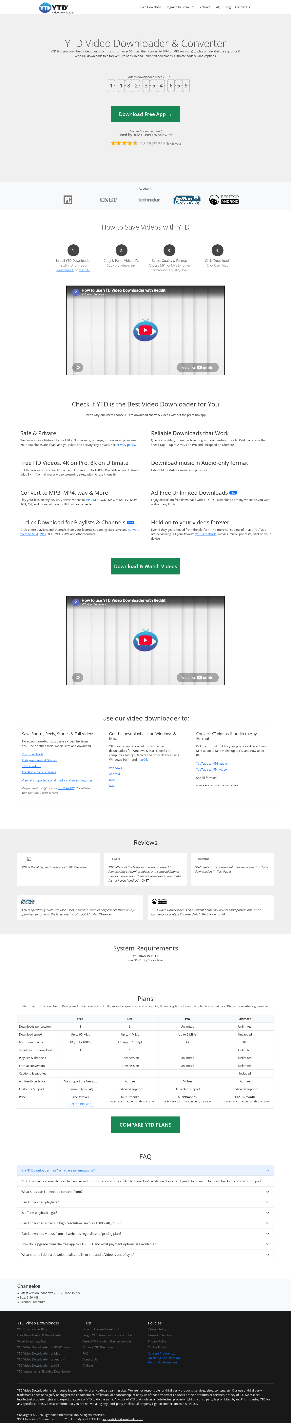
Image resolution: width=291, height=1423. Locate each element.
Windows (115, 768)
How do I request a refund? (101, 1329)
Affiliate (88, 1365)
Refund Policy (157, 1329)
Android (114, 774)
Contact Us (242, 7)
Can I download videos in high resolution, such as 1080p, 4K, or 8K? (71, 1223)
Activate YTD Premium (98, 1347)
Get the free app (80, 1104)
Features (204, 7)
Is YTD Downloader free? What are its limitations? (58, 1170)
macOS (142, 759)
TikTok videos (31, 766)
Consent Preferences (162, 1353)
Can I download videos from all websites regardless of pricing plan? (71, 1233)
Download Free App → (145, 114)
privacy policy (125, 445)
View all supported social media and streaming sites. (57, 780)
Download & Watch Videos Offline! (145, 568)
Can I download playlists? (40, 1202)
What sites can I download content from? (51, 1191)
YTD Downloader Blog (32, 1329)
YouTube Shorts (32, 754)
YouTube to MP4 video (211, 769)
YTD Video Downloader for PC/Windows (44, 1347)
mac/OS (84, 270)
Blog (228, 7)
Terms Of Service (159, 1335)
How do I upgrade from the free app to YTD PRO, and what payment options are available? (88, 1244)
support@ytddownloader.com (123, 1419)
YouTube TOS (66, 788)
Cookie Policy (157, 1347)
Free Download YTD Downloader (39, 1335)
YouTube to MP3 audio (211, 763)
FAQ (217, 7)
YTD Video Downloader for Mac (38, 1353)
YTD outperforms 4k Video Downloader (44, 1371)
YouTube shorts (205, 534)
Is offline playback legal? (39, 1212)
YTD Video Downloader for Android (41, 1359)
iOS (111, 786)
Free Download (150, 7)
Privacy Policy (157, 1341)
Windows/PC (65, 270)
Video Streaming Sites (32, 1341)
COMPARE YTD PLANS (145, 1124)
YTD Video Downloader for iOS (38, 1365)
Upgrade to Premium (179, 7)
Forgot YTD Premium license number (108, 1335)
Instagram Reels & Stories (39, 760)
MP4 (96, 500)
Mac (112, 780)
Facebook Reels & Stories (39, 772)
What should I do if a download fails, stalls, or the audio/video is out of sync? (78, 1254)
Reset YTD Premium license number (107, 1341)
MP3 (89, 500)
